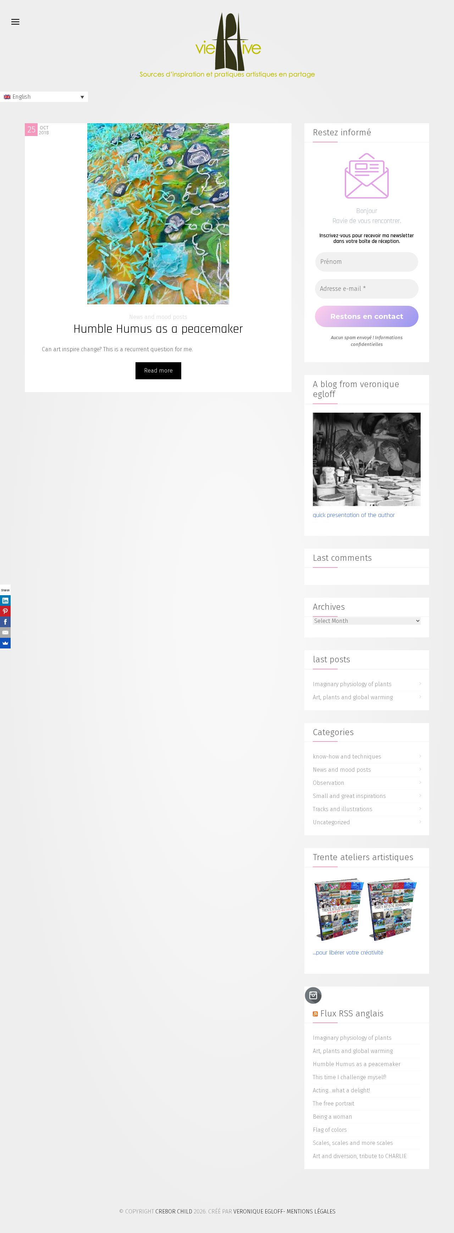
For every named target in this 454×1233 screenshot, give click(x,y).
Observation (328, 783)
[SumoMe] (5, 643)
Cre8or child (173, 1211)
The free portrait (333, 1103)
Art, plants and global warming (353, 697)
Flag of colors (330, 1129)
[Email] (5, 632)
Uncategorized (331, 822)
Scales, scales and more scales (353, 1143)
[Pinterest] (5, 611)
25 (31, 130)
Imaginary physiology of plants (352, 684)
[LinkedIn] (5, 600)
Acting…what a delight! (341, 1090)
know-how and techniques (347, 756)
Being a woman (332, 1116)
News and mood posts (158, 317)
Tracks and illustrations (342, 809)
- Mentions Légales (309, 1211)
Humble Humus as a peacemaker (158, 329)
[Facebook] (5, 621)
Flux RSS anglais (351, 1014)
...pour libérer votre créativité (348, 953)
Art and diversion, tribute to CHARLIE (359, 1156)
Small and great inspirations (349, 796)
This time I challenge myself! (349, 1077)
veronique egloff (258, 1211)
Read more (158, 370)
